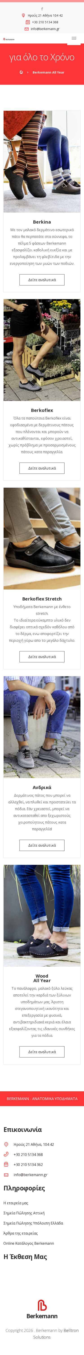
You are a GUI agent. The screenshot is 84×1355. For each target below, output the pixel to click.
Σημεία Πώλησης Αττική (24, 1213)
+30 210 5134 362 (28, 1164)
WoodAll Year (42, 978)
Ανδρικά (42, 787)
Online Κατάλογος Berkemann (28, 1243)
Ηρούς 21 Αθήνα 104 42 (45, 15)
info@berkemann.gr (45, 29)
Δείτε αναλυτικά (42, 279)
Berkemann (42, 1315)
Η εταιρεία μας (15, 1203)
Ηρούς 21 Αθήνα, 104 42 (34, 1144)
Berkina (42, 222)
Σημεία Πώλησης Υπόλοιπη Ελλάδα (33, 1223)
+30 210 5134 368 (45, 22)
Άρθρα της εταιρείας (20, 1233)
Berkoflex (42, 410)
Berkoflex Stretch (42, 599)
